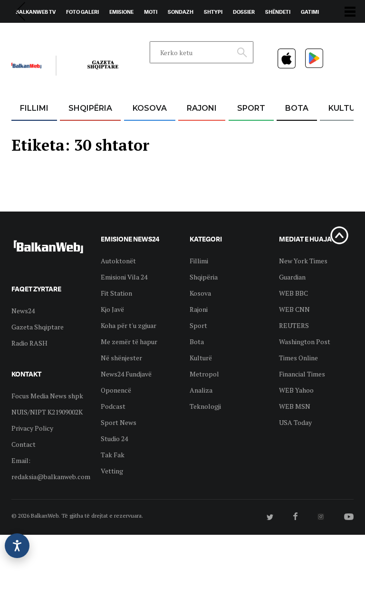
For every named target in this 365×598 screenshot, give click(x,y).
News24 (66, 33)
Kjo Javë (112, 309)
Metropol (204, 373)
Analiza (201, 390)
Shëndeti (277, 12)
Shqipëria (90, 108)
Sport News (118, 422)
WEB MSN (294, 406)
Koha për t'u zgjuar (128, 325)
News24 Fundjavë (126, 373)
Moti (150, 12)
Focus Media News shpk (47, 395)
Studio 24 (114, 438)
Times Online (298, 357)
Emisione (121, 12)
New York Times (303, 260)
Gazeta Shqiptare (37, 326)
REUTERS (294, 325)
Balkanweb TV (36, 12)
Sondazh (180, 12)
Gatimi (310, 12)
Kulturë (201, 357)
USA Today (295, 422)
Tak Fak (113, 454)
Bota (296, 108)
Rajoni (202, 108)
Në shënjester (121, 357)
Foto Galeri (82, 12)
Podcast (113, 406)
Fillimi (34, 108)
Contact (23, 444)
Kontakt (100, 33)
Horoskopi (31, 33)
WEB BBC (293, 293)
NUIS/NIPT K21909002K (47, 411)
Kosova (150, 108)
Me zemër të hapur (129, 341)
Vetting (112, 470)
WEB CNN (294, 309)
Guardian (292, 276)
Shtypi (213, 12)
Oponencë (116, 390)
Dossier (244, 12)
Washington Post (304, 341)
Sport (251, 108)
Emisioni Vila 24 (124, 276)
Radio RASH (29, 342)
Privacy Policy (32, 428)
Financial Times (302, 373)
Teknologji (205, 406)
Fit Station (116, 293)
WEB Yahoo (296, 390)
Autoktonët (118, 260)
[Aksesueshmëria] (17, 545)
